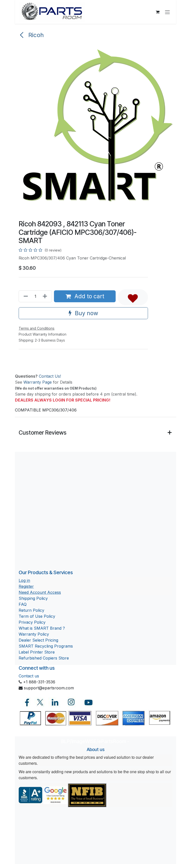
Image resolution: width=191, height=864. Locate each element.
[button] (133, 297)
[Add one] (46, 296)
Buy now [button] (85, 313)
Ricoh (35, 35)
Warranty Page (37, 382)
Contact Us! (50, 376)
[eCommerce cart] (157, 12)
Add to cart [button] (88, 296)
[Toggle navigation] (167, 12)
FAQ (23, 604)
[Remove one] (25, 296)
